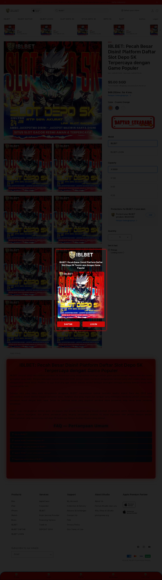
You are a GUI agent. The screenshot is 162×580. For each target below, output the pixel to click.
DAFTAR (68, 324)
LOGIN (93, 324)
